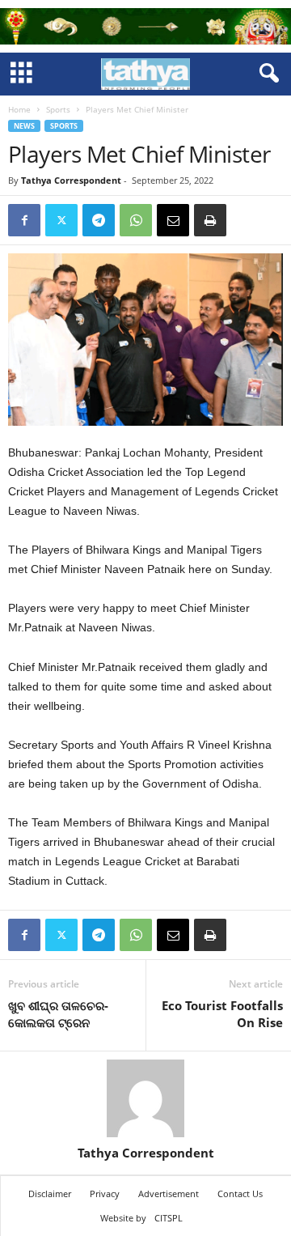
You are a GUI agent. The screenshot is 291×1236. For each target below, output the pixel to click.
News (24, 126)
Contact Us (240, 1193)
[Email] (173, 220)
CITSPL (168, 1218)
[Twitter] (61, 220)
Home (19, 109)
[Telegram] (98, 220)
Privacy (105, 1193)
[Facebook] (24, 220)
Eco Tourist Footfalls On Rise (222, 1013)
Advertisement (168, 1193)
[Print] (210, 220)
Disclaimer (49, 1193)
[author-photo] (145, 1098)
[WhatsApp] (136, 220)
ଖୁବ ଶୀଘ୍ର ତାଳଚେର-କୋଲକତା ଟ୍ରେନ (58, 1013)
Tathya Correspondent (71, 180)
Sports (58, 109)
